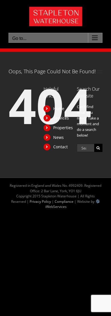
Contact (60, 146)
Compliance (64, 201)
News (58, 137)
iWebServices (56, 206)
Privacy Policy (40, 201)
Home (58, 108)
